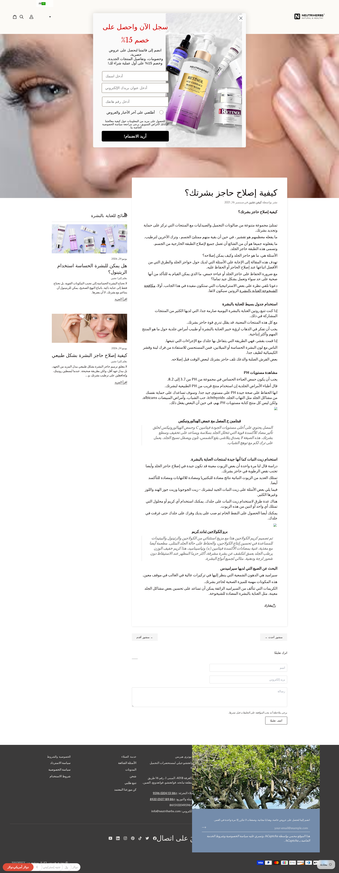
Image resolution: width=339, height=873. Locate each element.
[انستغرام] (125, 838)
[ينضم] (205, 827)
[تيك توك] (140, 838)
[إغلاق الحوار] (241, 18)
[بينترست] (133, 838)
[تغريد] (147, 838)
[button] (44, 3)
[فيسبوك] (155, 838)
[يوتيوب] (110, 838)
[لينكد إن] (118, 838)
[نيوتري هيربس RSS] (125, 214)
